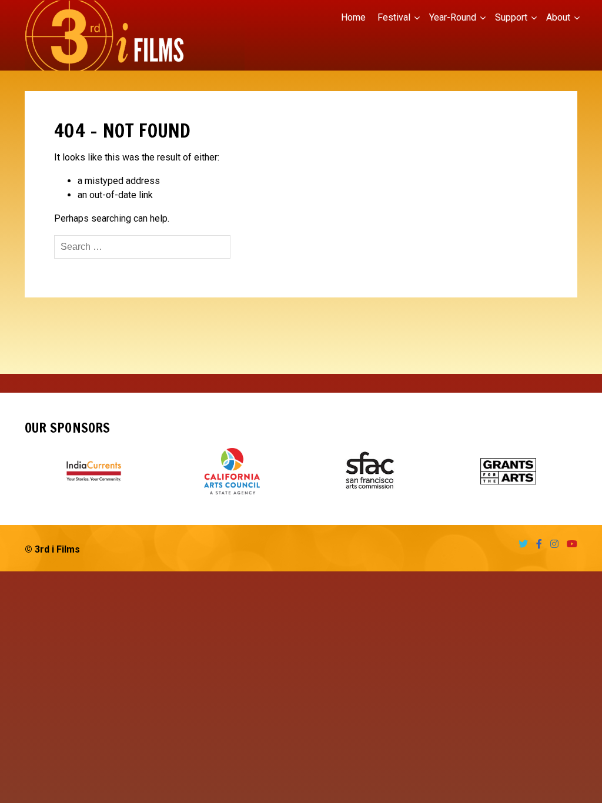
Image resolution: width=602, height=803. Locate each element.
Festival (393, 17)
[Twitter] (520, 544)
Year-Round (452, 17)
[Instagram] (551, 544)
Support (511, 17)
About (558, 17)
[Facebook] (536, 544)
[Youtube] (569, 544)
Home (353, 17)
